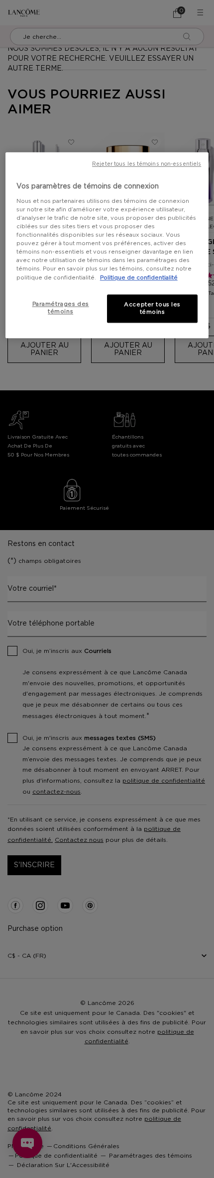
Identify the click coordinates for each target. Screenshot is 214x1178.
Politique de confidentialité (139, 277)
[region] (107, 246)
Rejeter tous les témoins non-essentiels (146, 164)
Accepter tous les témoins (152, 308)
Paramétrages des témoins (60, 308)
